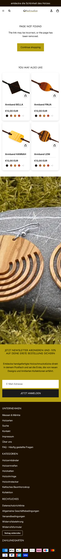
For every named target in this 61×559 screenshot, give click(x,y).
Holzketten (8, 471)
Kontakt (6, 431)
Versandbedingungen (13, 516)
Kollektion (7, 492)
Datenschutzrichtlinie (13, 505)
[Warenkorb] (57, 11)
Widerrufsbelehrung (12, 521)
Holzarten (7, 420)
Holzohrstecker (10, 481)
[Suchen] (9, 11)
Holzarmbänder (10, 460)
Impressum (8, 436)
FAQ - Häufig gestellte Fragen (17, 447)
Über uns (7, 441)
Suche (5, 425)
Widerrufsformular (12, 527)
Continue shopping (31, 47)
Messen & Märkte (11, 415)
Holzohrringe (9, 476)
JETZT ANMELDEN (30, 393)
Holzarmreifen (9, 465)
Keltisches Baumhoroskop (16, 487)
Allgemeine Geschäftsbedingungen (20, 511)
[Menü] (3, 11)
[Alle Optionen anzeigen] (23, 116)
